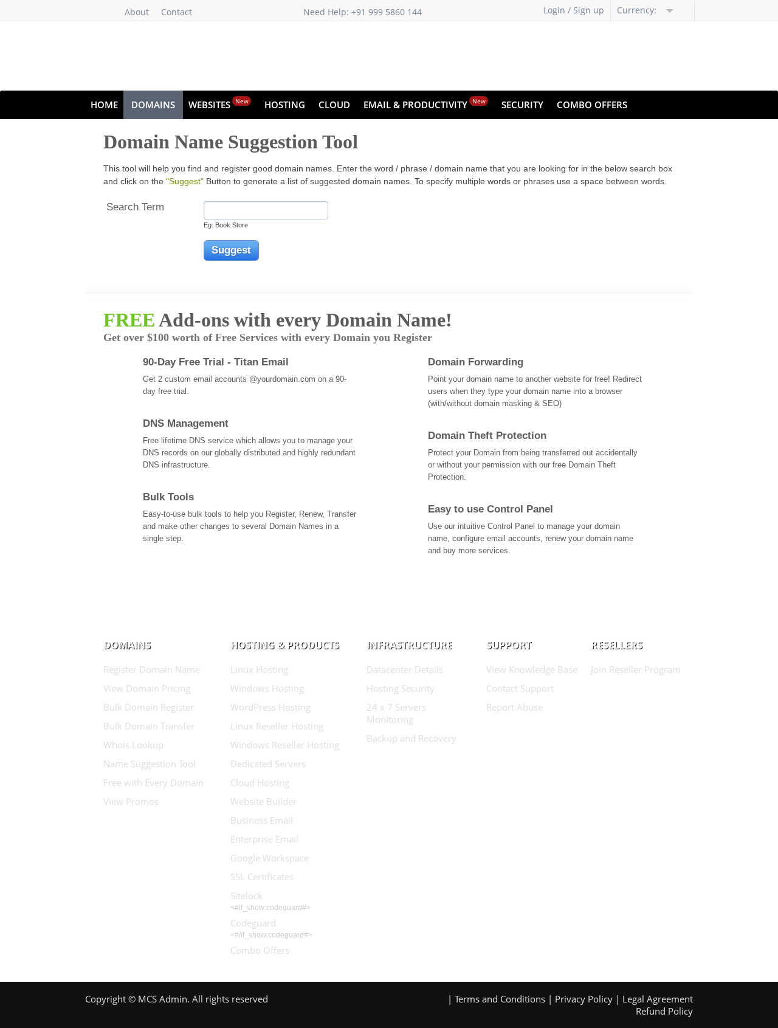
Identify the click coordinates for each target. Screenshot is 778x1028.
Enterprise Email (264, 839)
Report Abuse (514, 707)
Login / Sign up (573, 10)
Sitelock (246, 895)
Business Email (261, 820)
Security (522, 104)
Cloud (334, 104)
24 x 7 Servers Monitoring (396, 713)
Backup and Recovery (411, 738)
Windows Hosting (267, 688)
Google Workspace (269, 858)
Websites (218, 104)
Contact (176, 12)
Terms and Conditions (500, 999)
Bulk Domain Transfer (148, 726)
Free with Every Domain (153, 782)
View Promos (131, 801)
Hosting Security (401, 688)
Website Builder (263, 801)
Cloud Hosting (259, 782)
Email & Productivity (424, 104)
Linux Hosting (259, 669)
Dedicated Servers (268, 763)
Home (104, 104)
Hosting (284, 104)
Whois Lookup (133, 745)
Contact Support (520, 688)
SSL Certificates (262, 877)
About (137, 12)
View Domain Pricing (146, 688)
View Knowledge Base (531, 669)
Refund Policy (664, 1011)
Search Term (135, 207)
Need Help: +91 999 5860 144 (362, 12)
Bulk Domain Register (148, 707)
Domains (153, 104)
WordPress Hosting (270, 707)
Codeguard (253, 923)
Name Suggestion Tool (149, 763)
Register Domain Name (151, 669)
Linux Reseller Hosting (276, 726)
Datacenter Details (405, 669)
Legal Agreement (657, 999)
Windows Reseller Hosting (284, 745)
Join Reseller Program (636, 669)
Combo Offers (592, 104)
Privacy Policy (584, 999)
